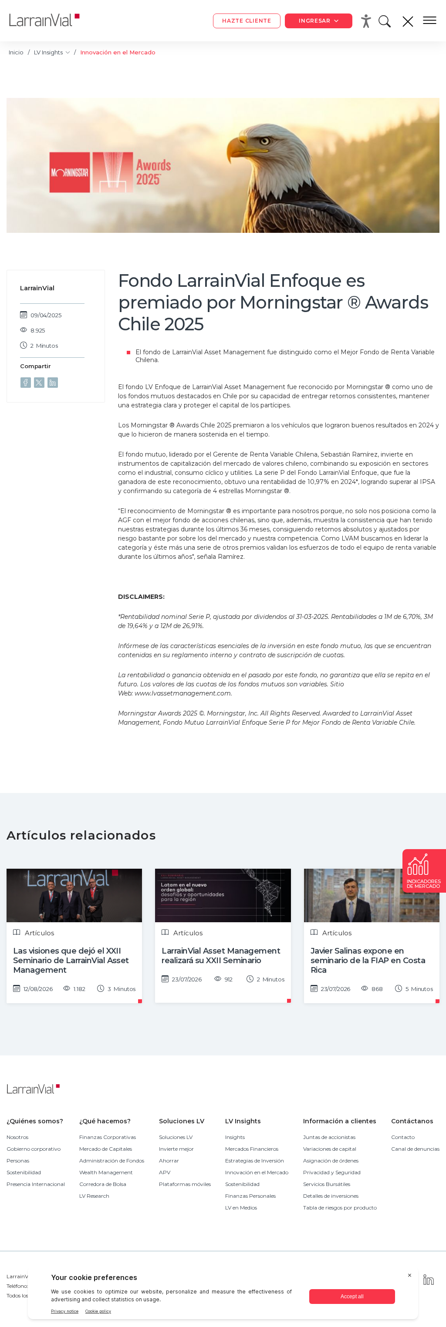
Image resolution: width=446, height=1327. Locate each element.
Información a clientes (339, 1121)
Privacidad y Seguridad (332, 1172)
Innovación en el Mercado (256, 1172)
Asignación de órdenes (330, 1160)
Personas (18, 1160)
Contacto (403, 1137)
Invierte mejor (176, 1149)
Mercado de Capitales (105, 1149)
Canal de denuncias (415, 1149)
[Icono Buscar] (386, 23)
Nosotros (17, 1137)
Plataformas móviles (185, 1184)
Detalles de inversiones (330, 1196)
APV (164, 1172)
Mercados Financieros (251, 1149)
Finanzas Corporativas (107, 1137)
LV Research (94, 1196)
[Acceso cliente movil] (367, 20)
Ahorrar (169, 1160)
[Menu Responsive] (429, 21)
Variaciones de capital (329, 1149)
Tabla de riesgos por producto (340, 1207)
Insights (235, 1137)
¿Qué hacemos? (105, 1121)
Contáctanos (412, 1121)
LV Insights (49, 52)
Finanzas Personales (250, 1196)
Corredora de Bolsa (102, 1184)
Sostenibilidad (24, 1172)
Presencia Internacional (36, 1184)
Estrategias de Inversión (254, 1160)
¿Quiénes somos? (35, 1121)
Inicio (16, 52)
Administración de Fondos (111, 1160)
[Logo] (51, 20)
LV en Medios (241, 1207)
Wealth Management (106, 1172)
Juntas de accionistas (329, 1137)
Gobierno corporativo (34, 1149)
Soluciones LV (181, 1121)
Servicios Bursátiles (326, 1184)
